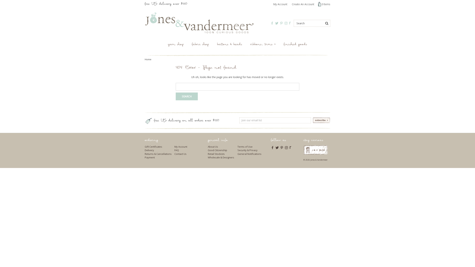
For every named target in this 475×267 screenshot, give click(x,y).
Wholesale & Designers (221, 157)
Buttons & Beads (229, 44)
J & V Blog (315, 150)
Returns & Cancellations (158, 154)
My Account (280, 4)
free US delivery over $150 (166, 4)
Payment (150, 157)
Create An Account (303, 4)
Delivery (149, 150)
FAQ (176, 150)
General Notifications (249, 154)
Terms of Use (245, 146)
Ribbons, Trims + (263, 44)
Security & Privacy (248, 150)
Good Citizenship (217, 150)
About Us (213, 146)
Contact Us (180, 154)
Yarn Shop (176, 44)
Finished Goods (295, 44)
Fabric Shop (200, 44)
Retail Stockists (216, 154)
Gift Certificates (153, 146)
